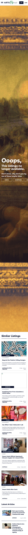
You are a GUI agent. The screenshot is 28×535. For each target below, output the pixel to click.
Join (21, 2)
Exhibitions (18, 180)
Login (26, 2)
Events (7, 180)
